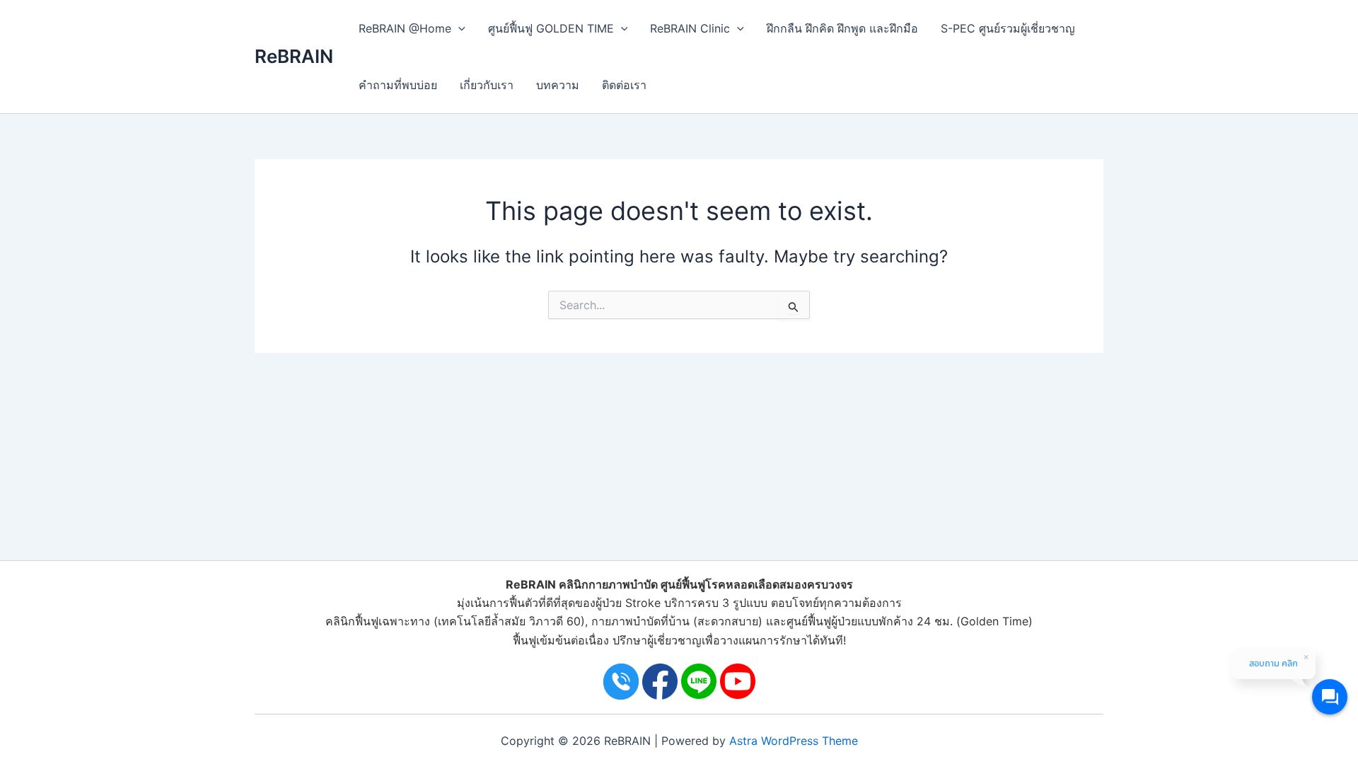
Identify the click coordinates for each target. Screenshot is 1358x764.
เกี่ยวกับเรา (486, 85)
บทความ (557, 85)
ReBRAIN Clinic (690, 28)
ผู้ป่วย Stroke (628, 603)
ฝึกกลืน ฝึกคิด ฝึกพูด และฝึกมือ (842, 28)
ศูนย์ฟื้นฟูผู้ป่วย (822, 621)
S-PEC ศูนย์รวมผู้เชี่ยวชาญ (1008, 28)
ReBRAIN (294, 56)
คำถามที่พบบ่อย (398, 85)
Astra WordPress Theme (793, 741)
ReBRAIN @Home (405, 28)
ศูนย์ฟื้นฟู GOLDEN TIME (551, 28)
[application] (458, 28)
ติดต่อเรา (624, 85)
